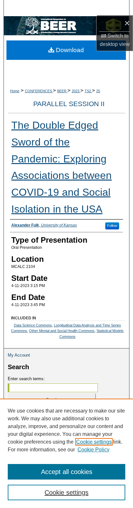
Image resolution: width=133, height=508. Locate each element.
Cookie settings (94, 442)
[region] (66, 453)
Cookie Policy (93, 449)
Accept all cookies (66, 471)
